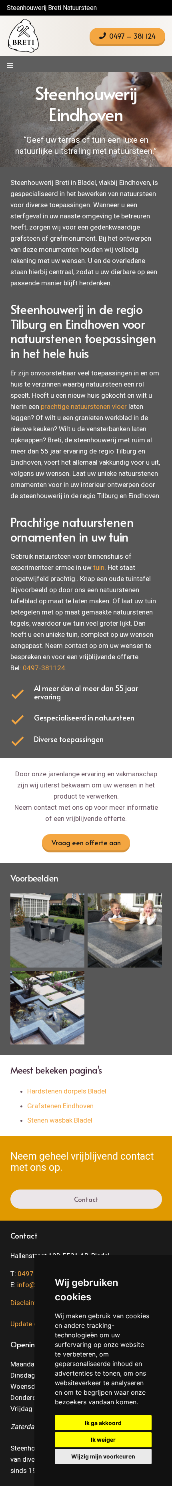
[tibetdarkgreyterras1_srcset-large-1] (47, 930)
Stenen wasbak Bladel (59, 1120)
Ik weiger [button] (103, 1439)
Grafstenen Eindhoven (60, 1106)
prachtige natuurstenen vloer (84, 406)
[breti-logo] (23, 36)
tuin (98, 567)
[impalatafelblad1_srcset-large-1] (125, 930)
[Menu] (9, 66)
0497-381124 (44, 668)
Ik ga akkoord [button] (103, 1422)
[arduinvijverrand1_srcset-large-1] (47, 1008)
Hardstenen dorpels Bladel (66, 1091)
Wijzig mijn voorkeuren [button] (103, 1456)
